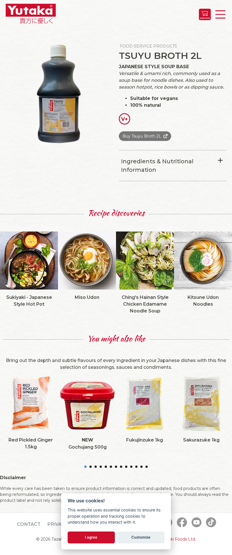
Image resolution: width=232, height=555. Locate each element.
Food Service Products (148, 46)
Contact (28, 524)
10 (131, 467)
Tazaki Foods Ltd (178, 539)
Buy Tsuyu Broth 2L (142, 136)
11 (136, 467)
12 (141, 467)
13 (146, 467)
